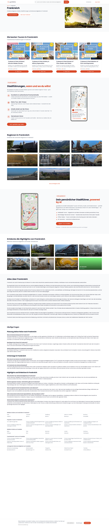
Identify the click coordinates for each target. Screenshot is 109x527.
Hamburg (85, 431)
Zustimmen (87, 523)
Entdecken (88, 2)
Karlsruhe (47, 433)
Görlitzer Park (48, 449)
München (47, 431)
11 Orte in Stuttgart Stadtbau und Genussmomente (14, 439)
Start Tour (19, 71)
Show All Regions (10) (54, 183)
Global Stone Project (68, 448)
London (65, 431)
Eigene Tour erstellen (64, 223)
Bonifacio (85, 414)
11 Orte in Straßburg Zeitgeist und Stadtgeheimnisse (90, 422)
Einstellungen (79, 523)
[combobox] (49, 2)
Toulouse (28, 414)
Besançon (66, 416)
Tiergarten (47, 448)
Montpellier (85, 416)
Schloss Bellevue (87, 449)
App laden (97, 2)
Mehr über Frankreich (25, 14)
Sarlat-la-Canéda (68, 414)
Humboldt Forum (68, 449)
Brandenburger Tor (30, 449)
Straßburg (47, 414)
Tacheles (85, 448)
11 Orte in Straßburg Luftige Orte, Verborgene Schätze (14, 425)
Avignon (9, 416)
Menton (47, 416)
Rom (27, 433)
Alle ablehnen (70, 523)
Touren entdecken (13, 14)
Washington (86, 433)
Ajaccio (27, 416)
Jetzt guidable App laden (17, 124)
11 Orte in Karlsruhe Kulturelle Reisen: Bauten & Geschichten (91, 442)
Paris (8, 414)
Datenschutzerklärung (23, 524)
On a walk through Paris (12, 421)
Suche (66, 2)
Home (8, 5)
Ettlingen (9, 433)
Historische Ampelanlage (12, 448)
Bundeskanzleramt (11, 449)
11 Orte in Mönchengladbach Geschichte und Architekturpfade (35, 439)
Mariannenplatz (29, 448)
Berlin (8, 431)
